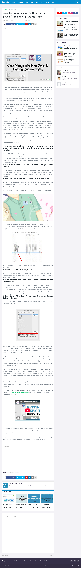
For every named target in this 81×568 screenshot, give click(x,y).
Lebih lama (50, 555)
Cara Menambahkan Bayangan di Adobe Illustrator (69, 61)
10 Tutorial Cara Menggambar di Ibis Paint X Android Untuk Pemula (70, 47)
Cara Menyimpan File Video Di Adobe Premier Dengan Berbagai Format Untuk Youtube (70, 54)
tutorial (16, 472)
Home (41, 566)
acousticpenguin (66, 83)
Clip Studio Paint (12, 9)
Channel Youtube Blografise (20, 392)
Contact (57, 566)
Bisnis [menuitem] (53, 2)
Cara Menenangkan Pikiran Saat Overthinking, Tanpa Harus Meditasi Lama (71, 23)
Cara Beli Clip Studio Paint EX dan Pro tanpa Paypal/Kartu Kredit (33, 507)
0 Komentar (28, 20)
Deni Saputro (65, 77)
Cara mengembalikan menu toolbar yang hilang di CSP (21, 506)
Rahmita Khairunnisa (16, 483)
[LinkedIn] (29, 24)
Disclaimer (64, 566)
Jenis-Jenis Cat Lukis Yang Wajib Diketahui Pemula (71, 34)
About (46, 566)
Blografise (47, 430)
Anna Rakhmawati (67, 71)
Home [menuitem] (13, 2)
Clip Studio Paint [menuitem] (36, 2)
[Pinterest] (26, 24)
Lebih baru (5, 555)
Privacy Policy (72, 566)
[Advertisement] (28, 41)
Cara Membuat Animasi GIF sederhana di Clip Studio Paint (45, 507)
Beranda (5, 9)
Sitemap (52, 566)
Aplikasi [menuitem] (46, 2)
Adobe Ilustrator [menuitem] (23, 2)
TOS (78, 566)
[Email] (32, 24)
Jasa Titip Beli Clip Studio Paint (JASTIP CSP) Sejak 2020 (8, 506)
